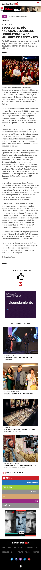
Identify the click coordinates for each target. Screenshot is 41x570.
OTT (4, 496)
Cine (10, 24)
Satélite (6, 505)
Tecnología (7, 487)
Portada (4, 24)
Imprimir (6, 20)
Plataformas (32, 483)
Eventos (36, 552)
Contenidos (7, 478)
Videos (27, 552)
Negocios (34, 492)
